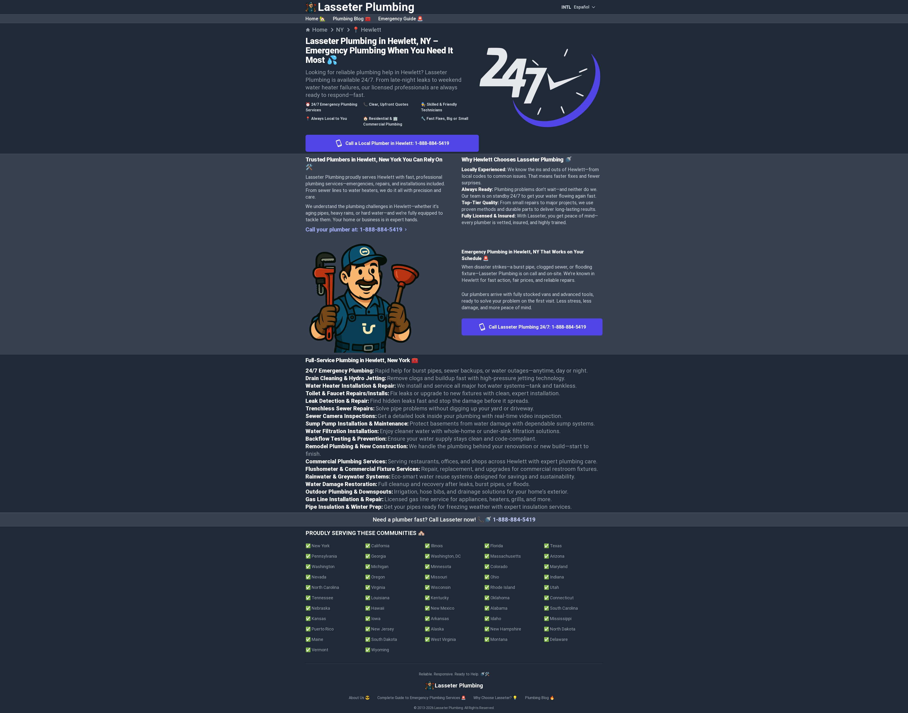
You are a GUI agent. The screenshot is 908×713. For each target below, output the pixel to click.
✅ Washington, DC (443, 556)
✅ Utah (551, 587)
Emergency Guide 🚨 (400, 19)
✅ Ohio (491, 576)
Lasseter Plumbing (448, 708)
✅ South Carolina (561, 608)
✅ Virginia (375, 587)
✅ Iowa (372, 618)
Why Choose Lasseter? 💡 (495, 698)
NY (340, 29)
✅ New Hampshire (502, 628)
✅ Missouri (436, 576)
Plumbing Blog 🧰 (352, 19)
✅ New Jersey (379, 628)
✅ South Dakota (381, 639)
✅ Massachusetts (502, 556)
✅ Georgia (375, 556)
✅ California (377, 545)
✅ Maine (314, 639)
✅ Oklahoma (497, 597)
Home (319, 29)
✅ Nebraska (318, 608)
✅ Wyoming (377, 649)
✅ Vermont (317, 649)
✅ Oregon (375, 576)
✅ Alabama (495, 608)
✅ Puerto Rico (320, 628)
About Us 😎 (359, 698)
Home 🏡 (315, 19)
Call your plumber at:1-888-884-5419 (354, 229)
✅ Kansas (316, 618)
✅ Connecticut (559, 597)
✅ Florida (493, 545)
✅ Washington (320, 566)
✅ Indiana (554, 576)
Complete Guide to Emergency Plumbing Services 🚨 (421, 698)
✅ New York (318, 545)
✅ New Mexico (439, 608)
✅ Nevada (316, 576)
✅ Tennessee (319, 597)
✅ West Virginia (440, 639)
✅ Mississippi (558, 618)
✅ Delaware (556, 639)
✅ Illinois (434, 545)
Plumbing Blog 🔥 (539, 698)
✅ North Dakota (559, 628)
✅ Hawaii (374, 608)
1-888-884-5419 (514, 519)
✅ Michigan (377, 566)
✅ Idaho (492, 618)
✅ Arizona (554, 556)
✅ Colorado (495, 566)
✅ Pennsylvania (321, 556)
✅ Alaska (434, 628)
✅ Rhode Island (499, 587)
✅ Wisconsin (438, 587)
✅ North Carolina (322, 587)
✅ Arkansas (437, 618)
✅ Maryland (556, 566)
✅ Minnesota (438, 566)
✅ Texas (553, 545)
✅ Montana (495, 639)
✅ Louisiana (377, 597)
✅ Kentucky (437, 597)
